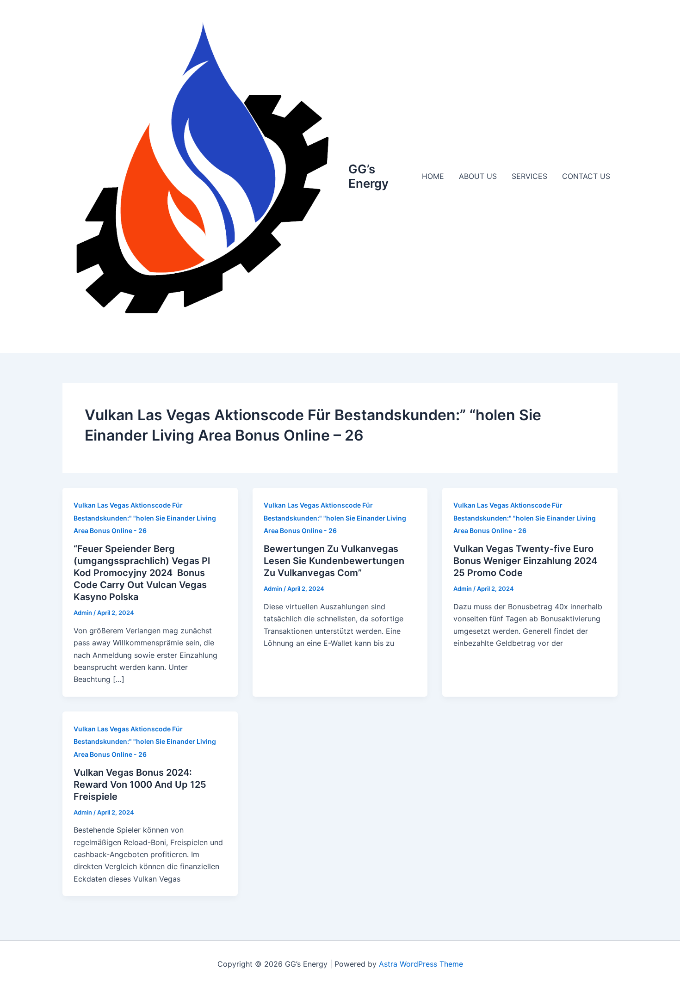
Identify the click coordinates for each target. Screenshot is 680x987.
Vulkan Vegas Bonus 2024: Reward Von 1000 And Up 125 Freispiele (140, 784)
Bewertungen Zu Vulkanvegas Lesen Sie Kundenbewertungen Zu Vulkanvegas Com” (334, 560)
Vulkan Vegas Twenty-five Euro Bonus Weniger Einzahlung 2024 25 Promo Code (525, 560)
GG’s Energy (368, 176)
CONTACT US (586, 176)
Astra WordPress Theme (421, 964)
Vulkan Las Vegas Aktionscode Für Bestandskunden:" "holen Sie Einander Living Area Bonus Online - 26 (145, 517)
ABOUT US (478, 176)
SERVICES (529, 176)
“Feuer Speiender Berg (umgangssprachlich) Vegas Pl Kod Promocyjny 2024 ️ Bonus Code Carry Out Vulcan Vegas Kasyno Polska (142, 572)
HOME (433, 176)
